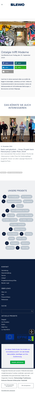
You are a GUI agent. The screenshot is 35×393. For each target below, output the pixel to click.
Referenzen (4, 299)
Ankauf (3, 278)
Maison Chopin (20, 229)
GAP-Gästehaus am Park (20, 211)
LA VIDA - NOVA (26, 220)
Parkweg (29, 234)
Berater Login (5, 283)
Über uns (4, 292)
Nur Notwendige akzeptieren (9, 385)
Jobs (2, 294)
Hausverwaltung (6, 273)
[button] (8, 63)
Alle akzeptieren (26, 385)
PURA (11, 239)
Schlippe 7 (14, 243)
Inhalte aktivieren (18, 362)
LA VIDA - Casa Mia (10, 220)
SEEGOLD (25, 243)
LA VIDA (11, 215)
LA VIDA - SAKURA (17, 225)
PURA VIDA (21, 239)
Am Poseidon (26, 197)
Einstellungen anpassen (8, 390)
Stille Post (10, 248)
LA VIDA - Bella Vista (25, 215)
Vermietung (4, 270)
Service (3, 275)
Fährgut (19, 206)
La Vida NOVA (5, 329)
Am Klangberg (13, 197)
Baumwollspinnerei (14, 201)
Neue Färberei (12, 234)
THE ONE (25, 248)
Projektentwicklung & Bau (8, 280)
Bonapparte (28, 201)
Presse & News (5, 297)
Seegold (3, 319)
